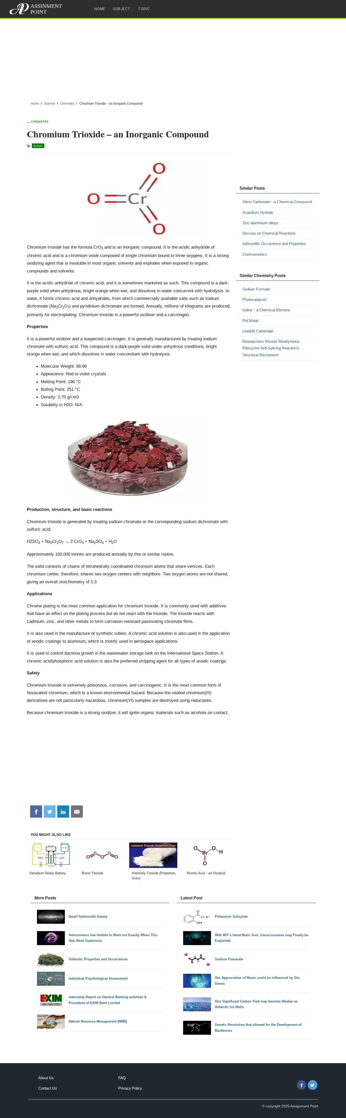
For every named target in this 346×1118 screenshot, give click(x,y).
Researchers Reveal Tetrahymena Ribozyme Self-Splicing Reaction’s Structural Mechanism (270, 348)
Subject (121, 9)
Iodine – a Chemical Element (266, 310)
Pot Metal (250, 320)
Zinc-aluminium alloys (260, 223)
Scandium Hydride (257, 212)
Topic (144, 9)
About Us (46, 1078)
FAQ (122, 1078)
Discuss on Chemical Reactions (269, 233)
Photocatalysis (254, 299)
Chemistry (40, 121)
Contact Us (47, 1088)
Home (99, 9)
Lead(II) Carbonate (257, 331)
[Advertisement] (173, 58)
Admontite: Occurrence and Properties (274, 243)
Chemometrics (254, 254)
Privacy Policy (130, 1088)
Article (38, 145)
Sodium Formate (256, 289)
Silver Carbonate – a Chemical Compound (277, 202)
